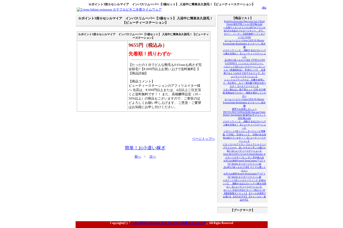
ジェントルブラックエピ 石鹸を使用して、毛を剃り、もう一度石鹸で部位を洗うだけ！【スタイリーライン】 (244, 82)
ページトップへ (203, 139)
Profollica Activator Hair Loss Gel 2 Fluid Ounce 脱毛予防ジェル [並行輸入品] (244, 22)
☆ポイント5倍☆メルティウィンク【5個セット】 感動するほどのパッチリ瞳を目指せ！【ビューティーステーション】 (244, 183)
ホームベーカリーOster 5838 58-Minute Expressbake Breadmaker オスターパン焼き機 (244, 43)
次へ (152, 156)
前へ (138, 156)
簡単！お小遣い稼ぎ (145, 147)
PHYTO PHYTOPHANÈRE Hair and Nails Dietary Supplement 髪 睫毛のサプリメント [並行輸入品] (244, 115)
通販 (264, 8)
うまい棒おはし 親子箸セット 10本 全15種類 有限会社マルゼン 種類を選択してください (244, 92)
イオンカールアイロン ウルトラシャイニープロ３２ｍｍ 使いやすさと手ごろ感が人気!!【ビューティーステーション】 (244, 147)
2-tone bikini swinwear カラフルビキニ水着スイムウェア (168, 222)
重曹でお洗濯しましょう (244, 109)
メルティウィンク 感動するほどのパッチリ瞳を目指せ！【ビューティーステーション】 (244, 53)
